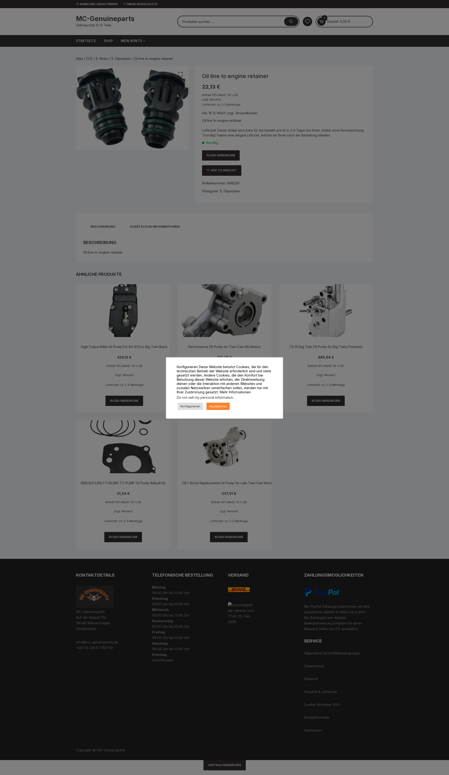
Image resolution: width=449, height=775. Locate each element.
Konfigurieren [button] (190, 406)
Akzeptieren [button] (218, 406)
